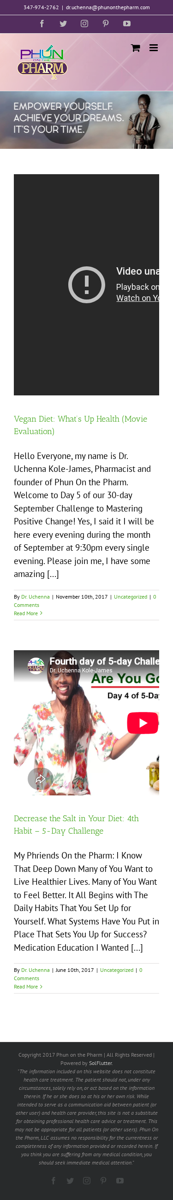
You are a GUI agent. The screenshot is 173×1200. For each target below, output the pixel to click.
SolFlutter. (101, 1062)
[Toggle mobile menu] (154, 48)
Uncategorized (130, 596)
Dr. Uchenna (35, 596)
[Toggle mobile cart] (135, 48)
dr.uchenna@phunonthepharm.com (108, 7)
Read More (26, 613)
